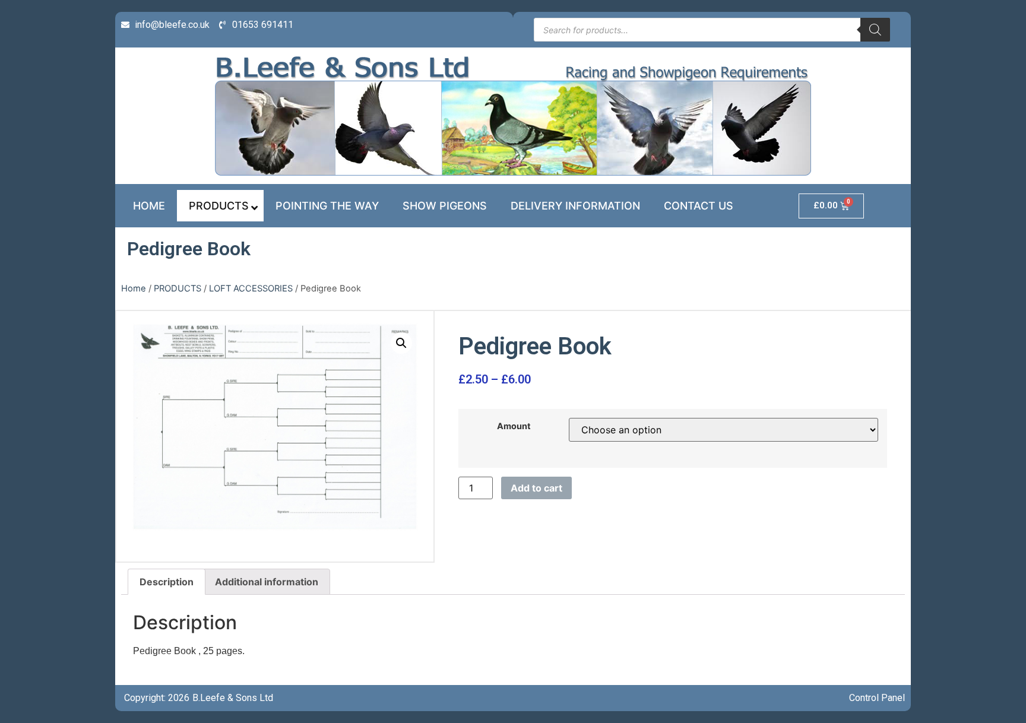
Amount (514, 426)
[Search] (875, 30)
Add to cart (536, 488)
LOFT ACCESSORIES (251, 288)
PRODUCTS (177, 288)
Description (167, 582)
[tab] (166, 582)
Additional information (266, 582)
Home (133, 288)
